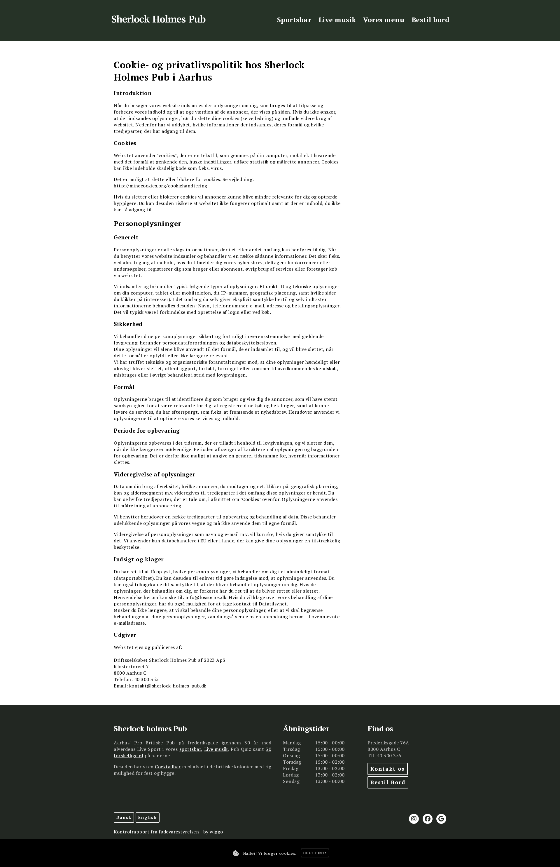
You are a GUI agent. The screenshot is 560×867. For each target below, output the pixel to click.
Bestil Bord (387, 782)
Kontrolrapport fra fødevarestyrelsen (156, 831)
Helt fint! (315, 853)
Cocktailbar (168, 766)
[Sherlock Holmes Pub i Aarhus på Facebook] (428, 819)
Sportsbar (294, 19)
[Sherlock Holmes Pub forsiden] (161, 20)
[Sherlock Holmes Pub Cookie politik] (236, 853)
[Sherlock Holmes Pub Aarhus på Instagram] (414, 819)
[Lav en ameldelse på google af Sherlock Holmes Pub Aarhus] (441, 819)
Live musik (337, 19)
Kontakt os (387, 768)
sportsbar (190, 749)
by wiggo (213, 831)
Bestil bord (430, 19)
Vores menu (383, 19)
